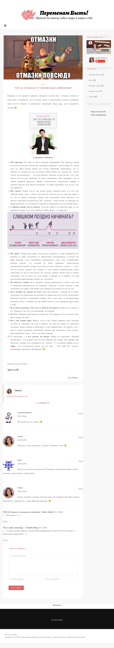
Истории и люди (94, 86)
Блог (43, 84)
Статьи (91, 97)
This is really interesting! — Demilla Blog (20, 528)
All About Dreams (94, 75)
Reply (80, 413)
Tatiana (17, 390)
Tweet (14, 370)
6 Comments (74, 377)
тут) (12, 260)
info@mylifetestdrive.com (17, 396)
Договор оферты (57, 620)
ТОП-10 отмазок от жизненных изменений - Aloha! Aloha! (28, 512)
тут (67, 165)
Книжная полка (94, 91)
